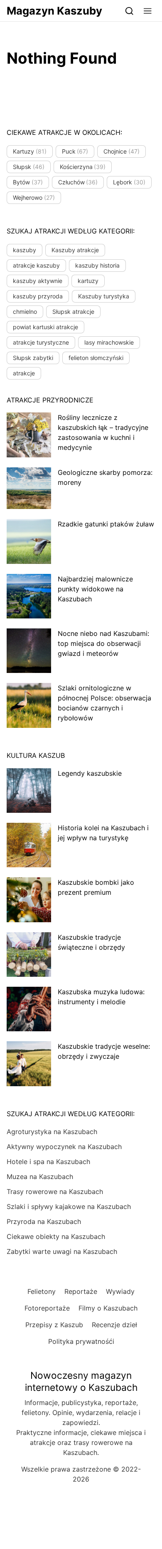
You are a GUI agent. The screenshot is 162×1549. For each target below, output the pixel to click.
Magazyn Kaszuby (54, 10)
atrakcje (24, 373)
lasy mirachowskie (109, 342)
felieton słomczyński (96, 357)
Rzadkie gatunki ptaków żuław (106, 524)
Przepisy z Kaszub (54, 1325)
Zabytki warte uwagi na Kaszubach (62, 1251)
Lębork (129, 182)
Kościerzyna (83, 166)
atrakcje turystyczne (41, 342)
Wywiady (120, 1291)
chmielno (25, 311)
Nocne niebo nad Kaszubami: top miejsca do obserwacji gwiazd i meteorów (103, 643)
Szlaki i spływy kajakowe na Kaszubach (69, 1206)
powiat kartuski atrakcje (45, 326)
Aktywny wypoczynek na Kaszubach (64, 1146)
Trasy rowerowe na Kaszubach (55, 1191)
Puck (75, 151)
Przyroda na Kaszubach (44, 1221)
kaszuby (24, 249)
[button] (148, 10)
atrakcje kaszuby (36, 265)
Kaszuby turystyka (103, 296)
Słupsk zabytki (33, 357)
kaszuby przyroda (38, 296)
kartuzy (88, 280)
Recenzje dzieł (114, 1325)
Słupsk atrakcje (73, 311)
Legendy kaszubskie (90, 773)
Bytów (28, 182)
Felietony (41, 1291)
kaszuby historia (97, 265)
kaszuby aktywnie (37, 280)
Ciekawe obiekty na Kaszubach (56, 1236)
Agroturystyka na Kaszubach (52, 1131)
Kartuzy (30, 151)
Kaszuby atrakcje (75, 249)
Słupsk (28, 166)
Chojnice (121, 151)
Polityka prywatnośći (81, 1341)
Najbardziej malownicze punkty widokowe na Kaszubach (95, 589)
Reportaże (80, 1291)
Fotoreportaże (47, 1308)
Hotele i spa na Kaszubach (48, 1161)
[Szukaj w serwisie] (129, 10)
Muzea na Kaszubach (40, 1176)
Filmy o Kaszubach (108, 1308)
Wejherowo (34, 197)
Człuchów (78, 182)
